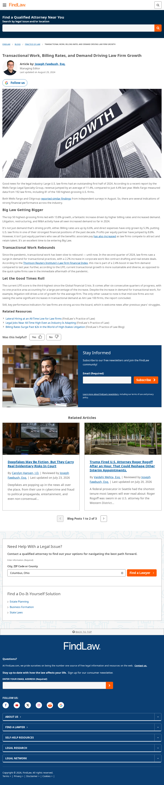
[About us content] (157, 716)
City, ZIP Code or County (22, 566)
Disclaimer (32, 776)
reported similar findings (56, 198)
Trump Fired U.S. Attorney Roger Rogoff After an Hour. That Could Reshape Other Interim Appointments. (122, 466)
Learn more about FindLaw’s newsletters (101, 394)
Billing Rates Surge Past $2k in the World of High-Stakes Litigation (45, 327)
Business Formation (22, 607)
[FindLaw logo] (18, 5)
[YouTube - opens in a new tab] (17, 705)
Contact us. (141, 665)
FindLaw (6, 44)
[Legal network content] (157, 758)
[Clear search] (122, 572)
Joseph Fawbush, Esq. (50, 64)
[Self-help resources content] (157, 737)
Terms (6, 776)
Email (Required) (93, 373)
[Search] (158, 5)
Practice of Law (32, 44)
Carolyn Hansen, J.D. (25, 473)
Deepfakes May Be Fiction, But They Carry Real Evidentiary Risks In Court (41, 464)
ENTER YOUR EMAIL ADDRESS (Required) (25, 679)
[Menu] (4, 5)
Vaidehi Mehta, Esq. (107, 477)
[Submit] (109, 685)
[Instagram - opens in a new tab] (39, 705)
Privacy (17, 776)
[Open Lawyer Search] (82, 28)
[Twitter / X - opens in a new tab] (28, 705)
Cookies (46, 776)
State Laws (16, 612)
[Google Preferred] (61, 705)
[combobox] (66, 572)
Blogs (17, 44)
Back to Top (84, 631)
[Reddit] (50, 705)
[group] (82, 472)
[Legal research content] (157, 747)
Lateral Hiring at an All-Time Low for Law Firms (34, 318)
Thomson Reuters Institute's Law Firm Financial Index (55, 263)
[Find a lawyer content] (157, 727)
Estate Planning (19, 601)
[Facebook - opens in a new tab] (6, 705)
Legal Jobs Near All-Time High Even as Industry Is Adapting (41, 323)
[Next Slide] (104, 518)
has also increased (105, 236)
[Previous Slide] (60, 518)
